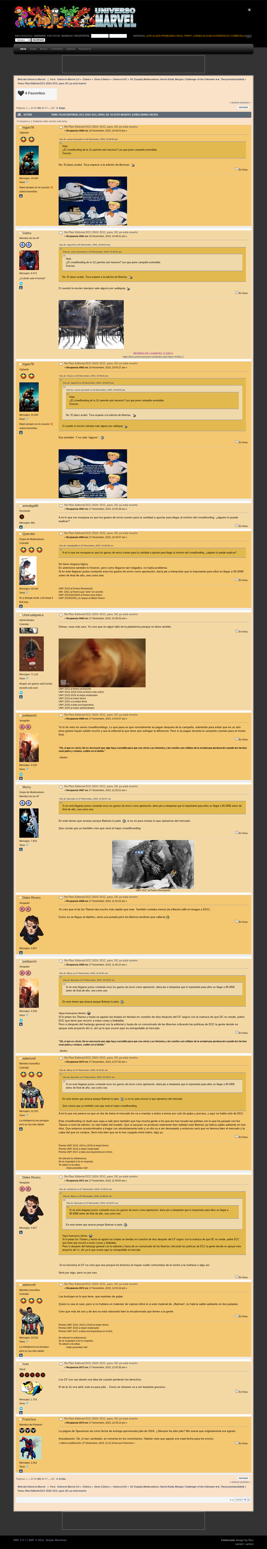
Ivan (25, 1364)
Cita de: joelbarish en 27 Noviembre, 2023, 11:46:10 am (85, 1189)
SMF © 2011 (36, 1540)
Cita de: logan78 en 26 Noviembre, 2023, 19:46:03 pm (84, 245)
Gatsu (26, 233)
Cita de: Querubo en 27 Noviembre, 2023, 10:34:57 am (85, 799)
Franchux (29, 1419)
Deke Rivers (31, 897)
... (29, 108)
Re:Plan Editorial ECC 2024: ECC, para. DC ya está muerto (101, 126)
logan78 (28, 127)
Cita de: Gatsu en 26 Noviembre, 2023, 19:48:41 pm (83, 376)
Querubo (28, 534)
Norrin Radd (167, 79)
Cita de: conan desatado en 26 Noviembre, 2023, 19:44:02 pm (88, 139)
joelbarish (29, 715)
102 (53, 108)
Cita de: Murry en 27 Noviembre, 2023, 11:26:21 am (83, 973)
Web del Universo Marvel (31, 79)
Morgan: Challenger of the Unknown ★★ (197, 79)
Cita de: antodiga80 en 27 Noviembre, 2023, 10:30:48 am (86, 545)
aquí (248, 36)
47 (46, 108)
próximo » (245, 102)
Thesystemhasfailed (232, 79)
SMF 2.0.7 (19, 1540)
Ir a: (232, 1500)
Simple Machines (56, 1540)
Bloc (251, 1540)
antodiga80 (30, 505)
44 (35, 108)
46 (43, 108)
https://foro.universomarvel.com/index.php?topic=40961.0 (153, 356)
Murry (26, 787)
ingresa (66, 36)
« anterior (234, 102)
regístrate (82, 36)
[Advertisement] (133, 64)
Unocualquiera (32, 615)
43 (31, 108)
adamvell (29, 1058)
